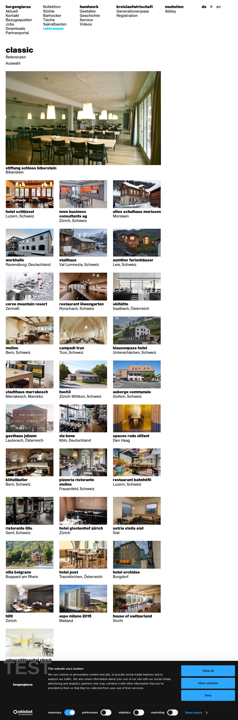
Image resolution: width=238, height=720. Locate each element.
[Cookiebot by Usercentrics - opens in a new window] (22, 712)
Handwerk (89, 7)
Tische (49, 20)
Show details (193, 712)
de (204, 7)
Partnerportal (17, 33)
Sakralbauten (54, 24)
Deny (208, 695)
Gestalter (88, 11)
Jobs (10, 24)
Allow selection (208, 683)
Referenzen (53, 28)
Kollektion (52, 6)
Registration (127, 15)
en (218, 6)
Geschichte (90, 15)
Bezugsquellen (19, 20)
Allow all (208, 670)
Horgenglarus (18, 7)
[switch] (106, 712)
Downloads (15, 28)
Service (86, 20)
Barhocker (52, 15)
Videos (86, 24)
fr (211, 6)
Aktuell (12, 11)
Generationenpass (132, 11)
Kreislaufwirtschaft (134, 7)
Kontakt (12, 15)
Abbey (170, 11)
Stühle (49, 11)
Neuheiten (174, 7)
